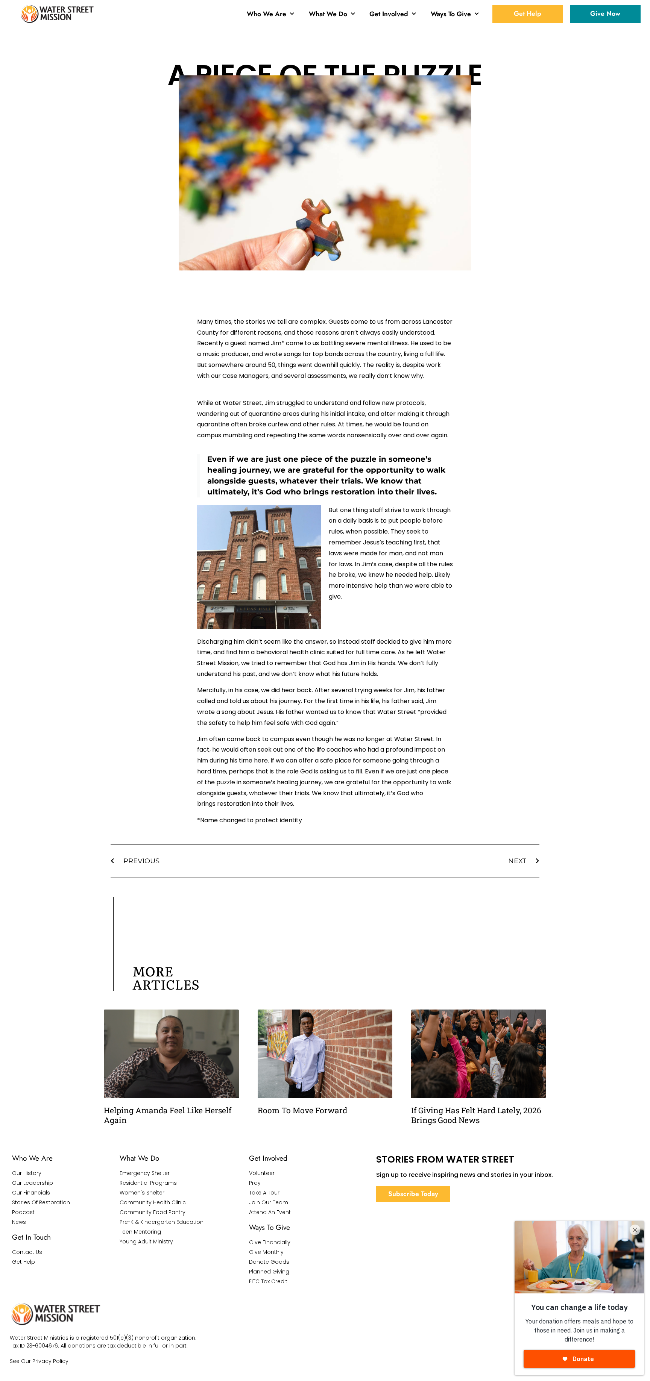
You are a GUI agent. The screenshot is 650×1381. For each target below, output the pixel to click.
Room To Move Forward (302, 1110)
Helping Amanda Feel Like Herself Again (167, 1115)
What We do (139, 1158)
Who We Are (266, 14)
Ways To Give (451, 14)
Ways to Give (269, 1227)
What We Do (328, 14)
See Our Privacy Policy (39, 1361)
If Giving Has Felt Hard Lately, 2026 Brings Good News (476, 1115)
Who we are (32, 1158)
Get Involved (388, 14)
